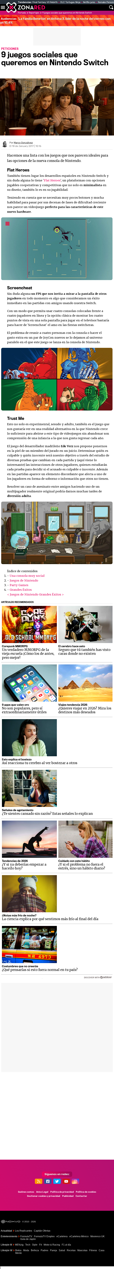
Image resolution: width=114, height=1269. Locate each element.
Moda (26, 1250)
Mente (18, 1253)
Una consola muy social (27, 576)
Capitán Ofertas (42, 1230)
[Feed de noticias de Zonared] (38, 1181)
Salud (62, 1250)
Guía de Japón (28, 1239)
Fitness (93, 1250)
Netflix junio (89, 2)
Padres (44, 1250)
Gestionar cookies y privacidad (43, 1196)
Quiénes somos (26, 1192)
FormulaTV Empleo (44, 1236)
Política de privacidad (62, 1192)
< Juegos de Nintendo (22, 594)
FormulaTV (26, 1236)
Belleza (35, 1250)
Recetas (71, 1250)
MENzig (19, 1244)
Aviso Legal (42, 1192)
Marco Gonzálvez (23, 142)
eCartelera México (79, 1236)
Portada (22, 13)
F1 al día (66, 1244)
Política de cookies (86, 1192)
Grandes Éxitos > (51, 594)
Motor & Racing (52, 1244)
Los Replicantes (23, 1230)
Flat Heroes (52, 180)
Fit (40, 1244)
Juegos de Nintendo (24, 580)
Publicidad (67, 1196)
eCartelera (62, 1236)
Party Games (19, 585)
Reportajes (34, 13)
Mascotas (82, 1250)
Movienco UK (97, 1236)
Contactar (81, 1196)
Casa (101, 1250)
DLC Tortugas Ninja (70, 2)
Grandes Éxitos (21, 589)
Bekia (18, 1250)
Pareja (53, 1250)
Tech (27, 1244)
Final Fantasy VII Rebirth (45, 2)
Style (34, 1244)
